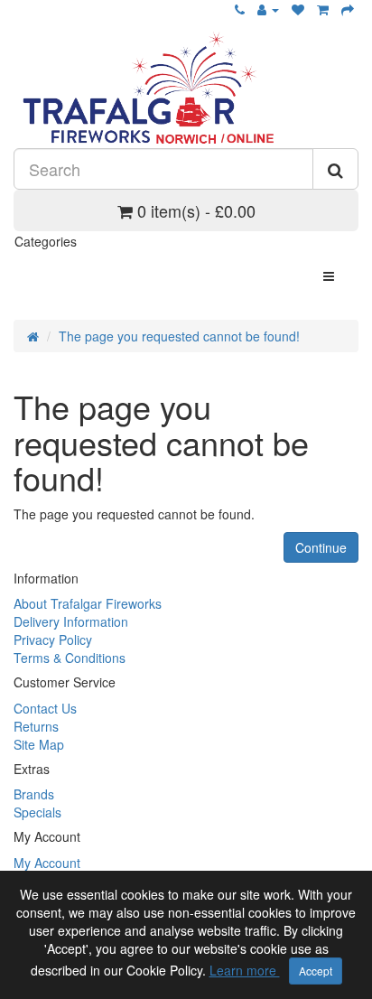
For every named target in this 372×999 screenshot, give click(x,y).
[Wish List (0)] (298, 9)
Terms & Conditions (70, 658)
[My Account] (268, 9)
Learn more (244, 970)
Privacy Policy (53, 639)
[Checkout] (347, 9)
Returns (36, 726)
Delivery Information (71, 621)
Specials (37, 812)
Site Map (39, 744)
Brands (34, 794)
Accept (315, 970)
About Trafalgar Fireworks (88, 603)
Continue (321, 547)
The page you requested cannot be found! (179, 336)
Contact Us (45, 708)
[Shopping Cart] (323, 9)
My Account (47, 863)
